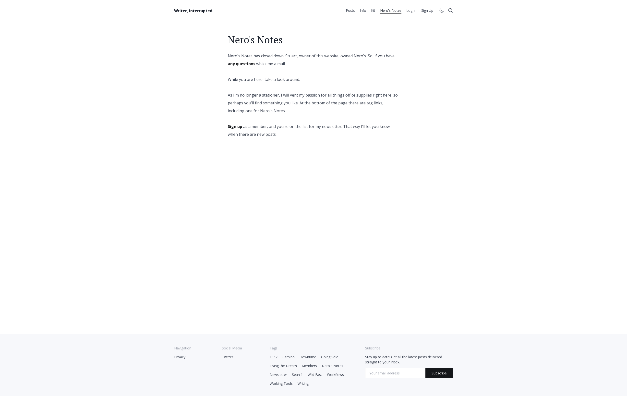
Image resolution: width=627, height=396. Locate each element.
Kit (373, 10)
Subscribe (439, 373)
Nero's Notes (390, 10)
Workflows (335, 374)
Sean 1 (297, 374)
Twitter (227, 357)
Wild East (315, 374)
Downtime (308, 357)
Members (309, 365)
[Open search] (450, 11)
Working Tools (281, 383)
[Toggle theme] (441, 11)
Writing (303, 383)
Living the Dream (283, 365)
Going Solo (329, 357)
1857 (273, 357)
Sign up (427, 10)
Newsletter (278, 374)
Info (363, 10)
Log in (411, 10)
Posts (350, 10)
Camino (288, 357)
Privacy (179, 357)
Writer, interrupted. (193, 10)
